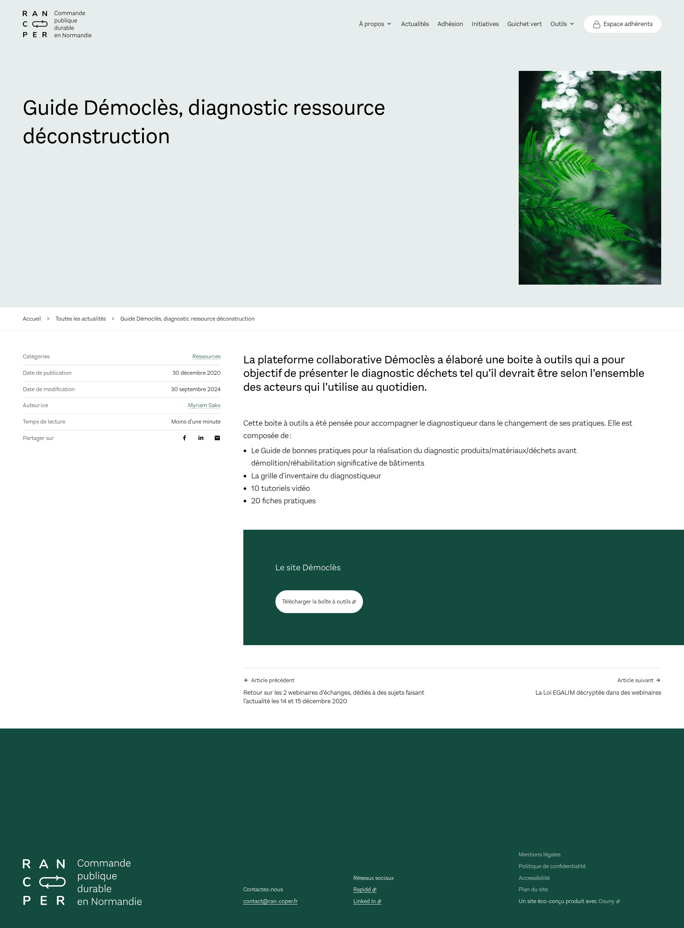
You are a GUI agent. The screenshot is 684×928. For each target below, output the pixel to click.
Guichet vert (524, 24)
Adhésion (450, 24)
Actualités (415, 24)
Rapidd (362, 889)
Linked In (364, 901)
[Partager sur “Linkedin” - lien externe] (200, 438)
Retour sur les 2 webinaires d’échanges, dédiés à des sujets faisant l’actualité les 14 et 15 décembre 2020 (333, 691)
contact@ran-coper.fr (270, 901)
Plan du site (533, 889)
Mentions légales (539, 854)
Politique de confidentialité (552, 866)
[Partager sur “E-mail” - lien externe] (217, 438)
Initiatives (485, 24)
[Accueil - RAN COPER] (57, 24)
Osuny (606, 901)
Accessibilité (534, 878)
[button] (590, 178)
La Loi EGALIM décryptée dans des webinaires (598, 687)
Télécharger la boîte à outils (316, 601)
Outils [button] (558, 24)
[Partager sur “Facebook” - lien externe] (184, 438)
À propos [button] (371, 24)
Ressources (206, 356)
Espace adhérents (628, 24)
